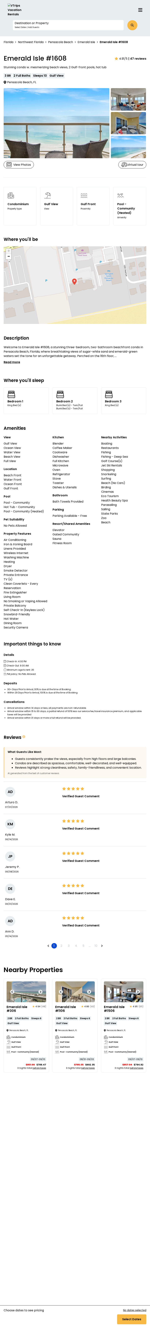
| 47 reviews (137, 59)
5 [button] (83, 946)
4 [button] (76, 946)
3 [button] (69, 946)
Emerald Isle (86, 42)
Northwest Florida (31, 42)
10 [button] (96, 946)
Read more (12, 362)
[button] (68, 25)
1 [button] (54, 946)
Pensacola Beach (60, 42)
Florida (8, 42)
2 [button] (61, 946)
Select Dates (131, 1319)
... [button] (90, 946)
